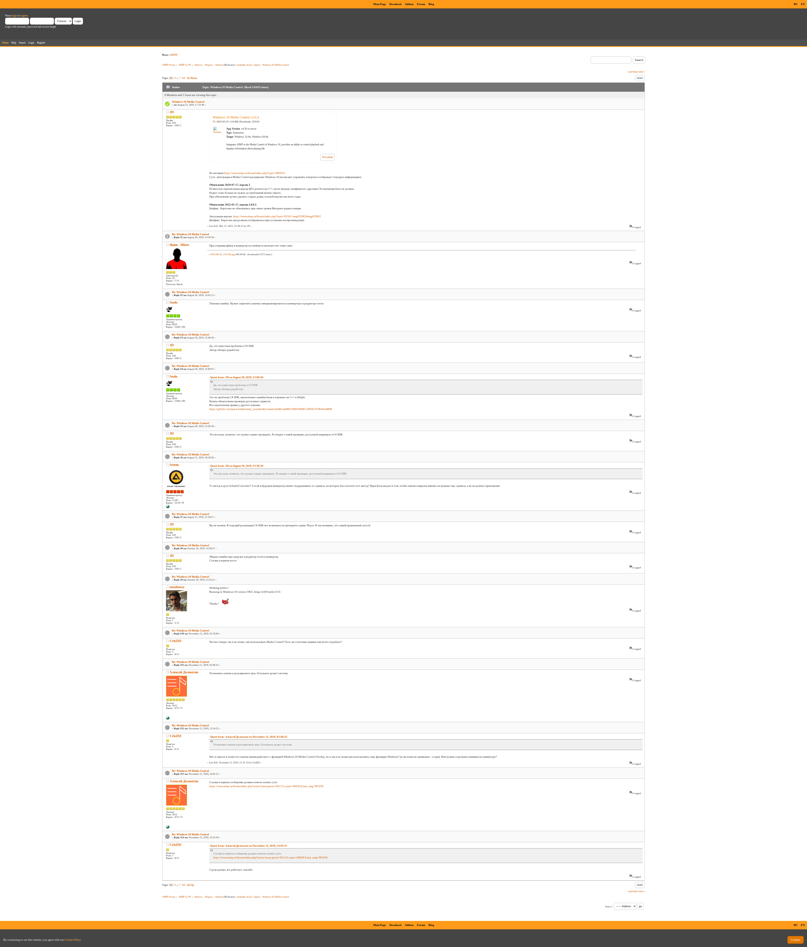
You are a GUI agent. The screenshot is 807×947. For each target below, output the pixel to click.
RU (796, 4)
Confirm (795, 940)
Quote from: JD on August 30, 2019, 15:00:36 (236, 377)
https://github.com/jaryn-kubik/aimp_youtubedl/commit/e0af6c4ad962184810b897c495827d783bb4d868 (270, 409)
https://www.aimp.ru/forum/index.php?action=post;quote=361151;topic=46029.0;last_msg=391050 (266, 786)
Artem (174, 465)
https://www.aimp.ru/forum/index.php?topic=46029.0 (254, 173)
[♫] (167, 719)
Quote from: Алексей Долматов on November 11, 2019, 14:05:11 (248, 845)
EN (803, 4)
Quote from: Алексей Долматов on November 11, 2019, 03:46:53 (248, 736)
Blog (431, 4)
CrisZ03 (175, 641)
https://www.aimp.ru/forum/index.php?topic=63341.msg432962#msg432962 (277, 216)
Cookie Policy (73, 939)
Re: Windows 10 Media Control (190, 234)
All (183, 78)
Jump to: (609, 906)
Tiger (255, 65)
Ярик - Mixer (179, 245)
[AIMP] (167, 507)
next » (642, 71)
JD (172, 112)
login (14, 15)
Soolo (249, 65)
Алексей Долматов (184, 672)
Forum (421, 4)
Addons (409, 4)
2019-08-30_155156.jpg (222, 254)
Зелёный (241, 65)
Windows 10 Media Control (188, 101)
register (24, 15)
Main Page (379, 4)
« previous (633, 71)
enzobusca (177, 587)
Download (395, 4)
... (178, 78)
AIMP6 (173, 54)
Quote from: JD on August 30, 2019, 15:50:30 (236, 465)
